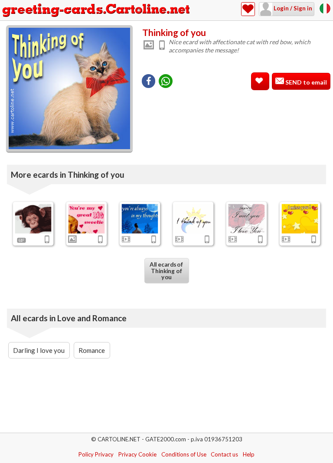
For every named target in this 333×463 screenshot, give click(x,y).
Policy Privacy (96, 454)
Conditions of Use (183, 454)
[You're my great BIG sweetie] (87, 219)
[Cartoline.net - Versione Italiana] (325, 7)
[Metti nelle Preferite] (260, 81)
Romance (91, 350)
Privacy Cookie (137, 454)
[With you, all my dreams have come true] (246, 219)
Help (249, 454)
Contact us (224, 454)
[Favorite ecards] (248, 9)
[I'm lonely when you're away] (33, 219)
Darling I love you (39, 350)
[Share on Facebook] (148, 81)
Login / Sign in (292, 8)
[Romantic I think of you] (193, 219)
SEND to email (305, 82)
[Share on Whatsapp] (166, 81)
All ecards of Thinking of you (166, 270)
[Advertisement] (235, 108)
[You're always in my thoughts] (140, 219)
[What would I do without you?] (299, 219)
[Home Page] (96, 10)
